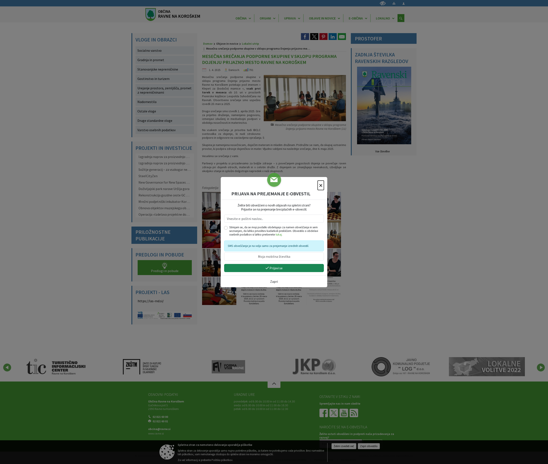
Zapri (274, 281)
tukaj (279, 234)
